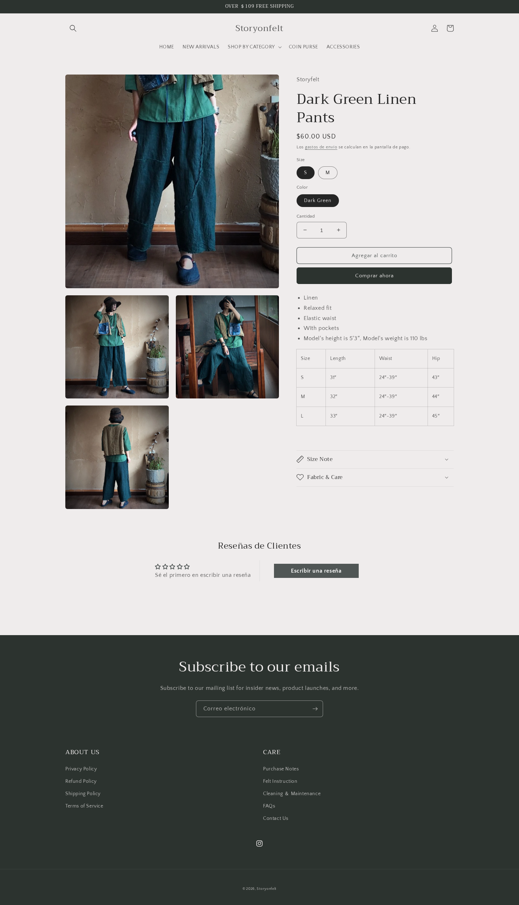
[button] (73, 28)
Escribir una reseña (316, 571)
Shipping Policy (83, 794)
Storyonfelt (266, 889)
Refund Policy (81, 781)
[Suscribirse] (315, 708)
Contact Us (275, 818)
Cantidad (306, 215)
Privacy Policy (81, 769)
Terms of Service (84, 806)
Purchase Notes (281, 769)
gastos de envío (321, 146)
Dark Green (318, 200)
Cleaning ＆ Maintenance (292, 794)
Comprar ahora (374, 275)
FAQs (269, 806)
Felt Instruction (280, 781)
